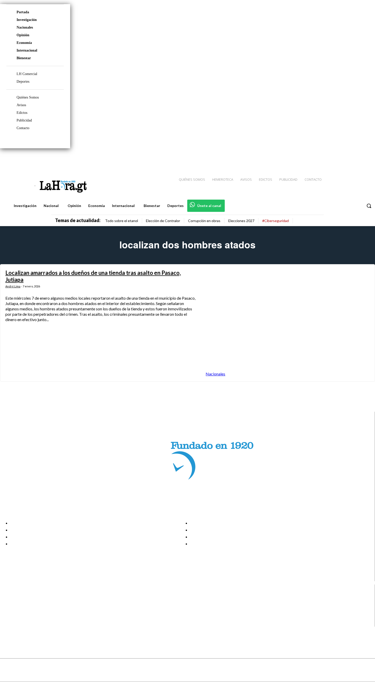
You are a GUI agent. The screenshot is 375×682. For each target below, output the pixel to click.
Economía (24, 43)
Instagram (24, 604)
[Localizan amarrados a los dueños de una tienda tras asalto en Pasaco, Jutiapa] (288, 323)
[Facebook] (329, 158)
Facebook (24, 597)
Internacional (27, 50)
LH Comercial (27, 74)
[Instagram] (338, 158)
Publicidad (24, 120)
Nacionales (25, 27)
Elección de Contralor (163, 220)
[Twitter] (356, 158)
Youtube (23, 623)
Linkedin (23, 610)
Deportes (23, 81)
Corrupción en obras (204, 220)
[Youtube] (365, 158)
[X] (8, 617)
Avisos (21, 105)
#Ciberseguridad (275, 220)
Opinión (23, 35)
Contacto (23, 128)
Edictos (22, 113)
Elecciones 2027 (241, 220)
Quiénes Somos (28, 97)
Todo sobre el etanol (121, 220)
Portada (23, 12)
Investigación (27, 20)
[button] (369, 206)
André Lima (12, 286)
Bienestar (24, 58)
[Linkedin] (347, 158)
